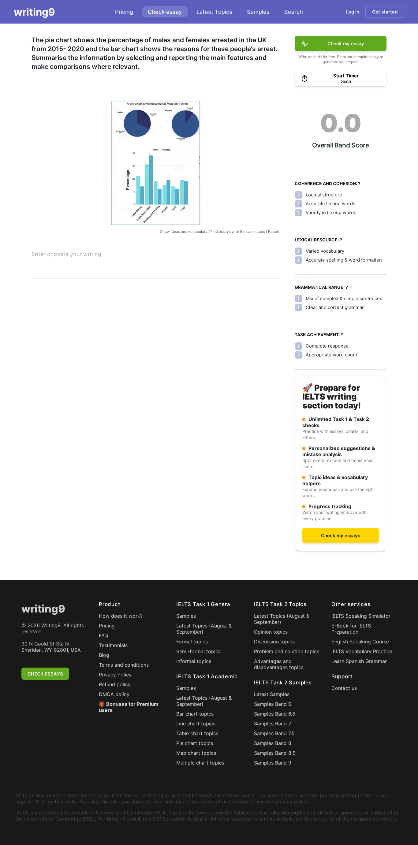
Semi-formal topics (198, 651)
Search (293, 12)
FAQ (103, 635)
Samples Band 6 (272, 704)
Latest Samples (271, 694)
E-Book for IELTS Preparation (351, 629)
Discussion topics (274, 641)
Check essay (165, 12)
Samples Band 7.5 (274, 733)
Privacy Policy (115, 675)
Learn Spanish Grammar (359, 661)
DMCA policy (114, 694)
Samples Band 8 (272, 743)
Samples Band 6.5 (274, 714)
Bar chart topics (195, 714)
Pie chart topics (194, 743)
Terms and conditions (124, 665)
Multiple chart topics (200, 763)
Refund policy (115, 684)
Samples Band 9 (272, 763)
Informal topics (193, 661)
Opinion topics (271, 632)
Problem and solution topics (286, 651)
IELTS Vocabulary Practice (361, 651)
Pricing (124, 12)
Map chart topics (196, 753)
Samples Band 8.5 (275, 753)
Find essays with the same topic (238, 231)
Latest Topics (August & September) (204, 629)
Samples (258, 12)
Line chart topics (195, 723)
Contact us (344, 688)
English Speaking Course (360, 641)
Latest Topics (214, 12)
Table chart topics (197, 733)
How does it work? (121, 616)
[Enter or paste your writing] (155, 264)
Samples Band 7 (272, 723)
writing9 (34, 12)
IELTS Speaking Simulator (360, 616)
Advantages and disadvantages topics (279, 664)
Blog (104, 655)
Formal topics (192, 641)
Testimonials (113, 645)
